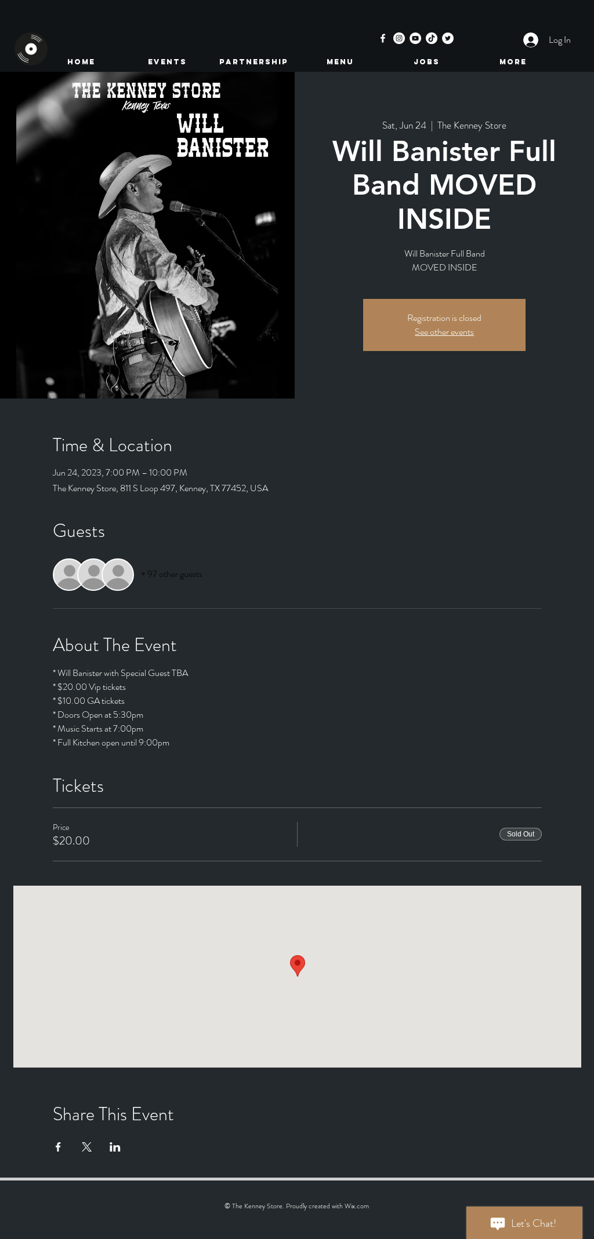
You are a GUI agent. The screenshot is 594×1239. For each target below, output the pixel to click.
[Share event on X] (86, 1147)
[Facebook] (383, 38)
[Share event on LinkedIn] (115, 1147)
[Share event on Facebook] (58, 1147)
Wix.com (357, 1206)
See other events (444, 331)
